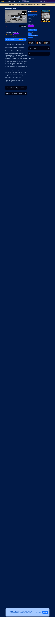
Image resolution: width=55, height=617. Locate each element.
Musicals (35, 30)
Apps (28, 1)
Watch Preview (17, 16)
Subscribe (24, 1)
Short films (30, 37)
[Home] (2, 2)
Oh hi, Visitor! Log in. (41, 1)
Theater (23, 26)
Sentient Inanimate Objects (33, 35)
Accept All (45, 612)
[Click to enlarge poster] (45, 16)
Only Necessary (38, 612)
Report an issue (32, 53)
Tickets (14, 1)
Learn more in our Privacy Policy (15, 615)
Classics (35, 29)
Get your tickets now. (41, 4)
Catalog (8, 1)
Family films (30, 30)
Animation (30, 29)
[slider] (28, 15)
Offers (19, 1)
